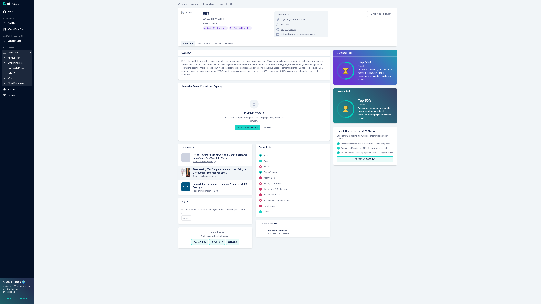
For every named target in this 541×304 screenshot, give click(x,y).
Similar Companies (223, 43)
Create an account (365, 159)
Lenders (232, 242)
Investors (217, 242)
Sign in (267, 128)
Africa (186, 218)
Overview (188, 43)
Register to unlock (247, 128)
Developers (199, 242)
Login (10, 298)
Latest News (203, 43)
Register (24, 298)
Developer (208, 19)
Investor (219, 19)
